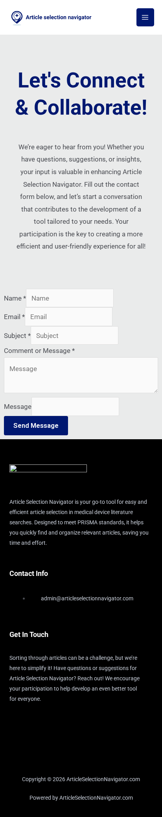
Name (15, 298)
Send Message (36, 425)
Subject (17, 336)
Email (14, 317)
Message (17, 406)
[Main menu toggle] (145, 17)
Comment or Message (39, 351)
